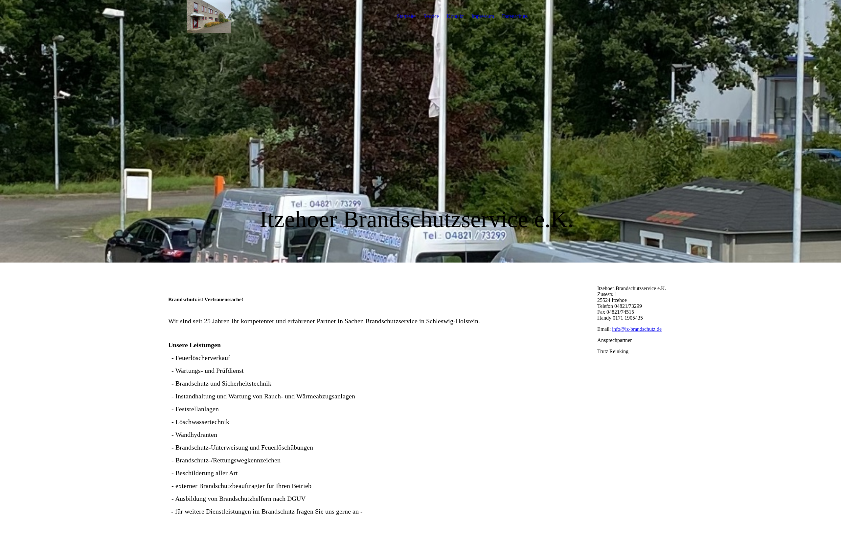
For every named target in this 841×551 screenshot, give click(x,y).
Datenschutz (515, 16)
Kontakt (455, 16)
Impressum (482, 16)
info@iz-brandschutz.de (637, 329)
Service (431, 16)
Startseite (406, 16)
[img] (209, 16)
